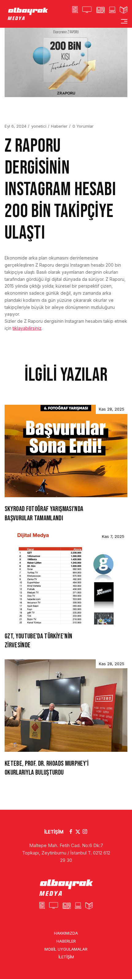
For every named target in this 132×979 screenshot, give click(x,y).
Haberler (59, 126)
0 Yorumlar (83, 126)
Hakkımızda (66, 933)
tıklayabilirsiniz (27, 328)
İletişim (66, 956)
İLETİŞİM (54, 832)
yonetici (38, 126)
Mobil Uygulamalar (66, 948)
